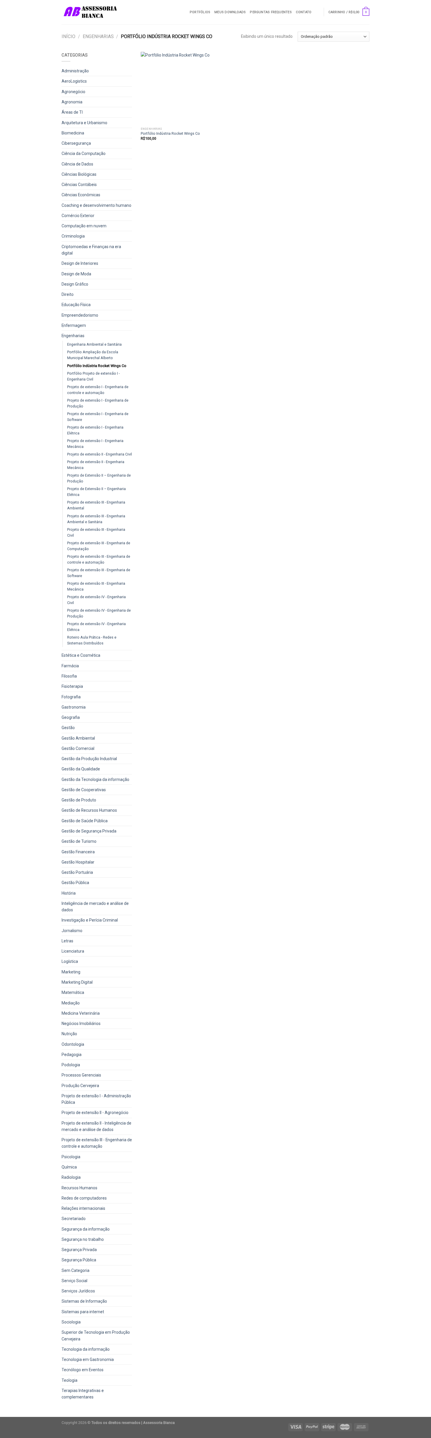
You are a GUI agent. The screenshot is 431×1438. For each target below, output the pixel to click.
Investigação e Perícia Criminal (90, 920)
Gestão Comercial (78, 748)
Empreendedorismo (80, 315)
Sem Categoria (75, 1270)
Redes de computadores (84, 1198)
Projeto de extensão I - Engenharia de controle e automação (97, 390)
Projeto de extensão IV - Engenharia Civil (96, 600)
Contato (304, 12)
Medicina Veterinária (81, 1013)
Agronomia (72, 102)
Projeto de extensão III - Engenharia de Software (98, 573)
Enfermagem (74, 325)
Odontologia (73, 1044)
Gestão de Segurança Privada (89, 831)
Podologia (71, 1064)
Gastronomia (74, 707)
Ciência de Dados (77, 164)
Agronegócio (73, 91)
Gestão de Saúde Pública (85, 820)
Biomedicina (73, 133)
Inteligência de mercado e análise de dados (95, 906)
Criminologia (73, 236)
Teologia (69, 1380)
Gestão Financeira (78, 852)
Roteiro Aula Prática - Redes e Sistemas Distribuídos (91, 640)
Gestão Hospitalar (78, 862)
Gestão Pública (75, 882)
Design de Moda (76, 274)
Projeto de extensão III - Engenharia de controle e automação (98, 559)
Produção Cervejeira (80, 1085)
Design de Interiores (80, 263)
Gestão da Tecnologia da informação (95, 779)
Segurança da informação (86, 1229)
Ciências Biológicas (79, 174)
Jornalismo (72, 930)
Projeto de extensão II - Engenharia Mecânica (95, 465)
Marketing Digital (77, 982)
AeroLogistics (74, 81)
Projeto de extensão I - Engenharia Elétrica (95, 430)
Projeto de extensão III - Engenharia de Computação (98, 546)
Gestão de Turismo (79, 841)
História (69, 893)
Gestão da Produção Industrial (89, 758)
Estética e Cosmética (81, 655)
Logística (70, 961)
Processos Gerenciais (81, 1075)
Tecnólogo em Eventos (82, 1369)
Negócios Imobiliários (81, 1023)
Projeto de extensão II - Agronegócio (95, 1112)
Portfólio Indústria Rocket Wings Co (96, 366)
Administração (75, 71)
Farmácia (70, 665)
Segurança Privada (79, 1249)
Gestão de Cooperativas (84, 789)
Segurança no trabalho (83, 1239)
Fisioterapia (72, 686)
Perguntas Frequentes (270, 12)
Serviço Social (74, 1280)
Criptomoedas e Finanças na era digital (91, 249)
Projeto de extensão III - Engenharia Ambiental (96, 505)
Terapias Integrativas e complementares (83, 1393)
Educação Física (76, 304)
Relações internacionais (83, 1208)
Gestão (68, 727)
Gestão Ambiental (78, 738)
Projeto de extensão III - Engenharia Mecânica (96, 586)
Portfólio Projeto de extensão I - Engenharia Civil (93, 376)
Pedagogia (72, 1054)
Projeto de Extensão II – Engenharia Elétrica (96, 492)
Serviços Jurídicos (78, 1291)
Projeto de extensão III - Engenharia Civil (96, 532)
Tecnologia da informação (86, 1349)
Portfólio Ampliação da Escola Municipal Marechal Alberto (92, 355)
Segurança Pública (79, 1260)
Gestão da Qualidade (81, 769)
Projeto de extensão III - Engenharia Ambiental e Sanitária (96, 519)
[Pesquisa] (317, 12)
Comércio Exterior (78, 215)
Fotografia (71, 697)
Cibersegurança (76, 143)
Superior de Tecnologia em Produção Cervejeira (96, 1335)
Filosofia (69, 676)
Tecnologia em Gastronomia (88, 1359)
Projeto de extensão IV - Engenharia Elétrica (96, 627)
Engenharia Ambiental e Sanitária (94, 344)
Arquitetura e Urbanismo (84, 122)
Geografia (71, 717)
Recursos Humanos (79, 1187)
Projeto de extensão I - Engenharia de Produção (97, 403)
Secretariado (74, 1218)
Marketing (71, 972)
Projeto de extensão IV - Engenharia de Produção (99, 613)
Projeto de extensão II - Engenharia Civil (99, 454)
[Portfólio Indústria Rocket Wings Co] (177, 88)
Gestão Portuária (77, 872)
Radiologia (71, 1177)
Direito (68, 294)
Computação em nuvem (84, 226)
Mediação (71, 1003)
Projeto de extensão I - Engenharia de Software (97, 417)
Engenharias (98, 36)
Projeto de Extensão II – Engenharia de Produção (99, 478)
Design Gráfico (75, 284)
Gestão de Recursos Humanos (89, 810)
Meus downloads (230, 12)
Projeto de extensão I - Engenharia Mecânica (95, 444)
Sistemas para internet (83, 1311)
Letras (67, 941)
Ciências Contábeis (79, 184)
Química (69, 1167)
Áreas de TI (72, 112)
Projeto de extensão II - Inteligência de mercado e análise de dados (96, 1126)
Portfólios (200, 12)
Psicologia (71, 1156)
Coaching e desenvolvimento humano (96, 205)
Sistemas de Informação (84, 1301)
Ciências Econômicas (81, 194)
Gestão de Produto (79, 800)
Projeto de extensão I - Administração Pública (96, 1099)
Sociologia (71, 1322)
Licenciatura (73, 951)
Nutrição (69, 1033)
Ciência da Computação (84, 153)
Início (68, 36)
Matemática (73, 992)
